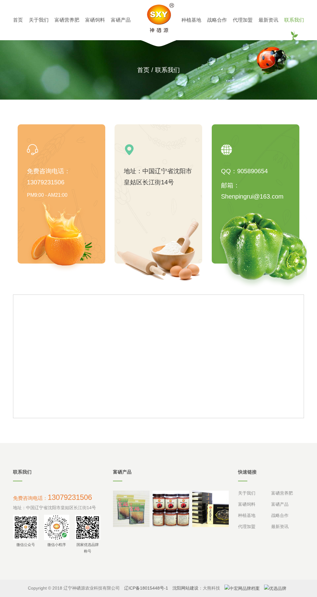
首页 (18, 20)
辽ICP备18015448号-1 (146, 588)
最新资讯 (268, 20)
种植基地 (191, 20)
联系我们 (294, 20)
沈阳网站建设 (185, 588)
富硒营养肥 (66, 20)
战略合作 (217, 20)
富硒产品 (121, 20)
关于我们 (39, 20)
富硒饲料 (95, 20)
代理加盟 (243, 20)
